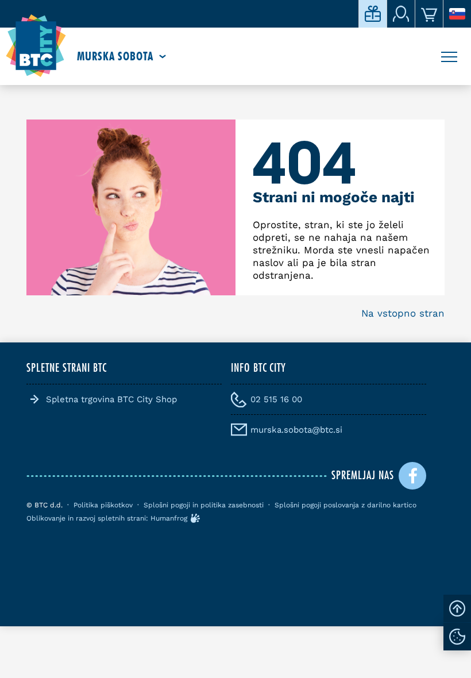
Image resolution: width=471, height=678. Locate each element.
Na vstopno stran (403, 313)
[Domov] (36, 46)
